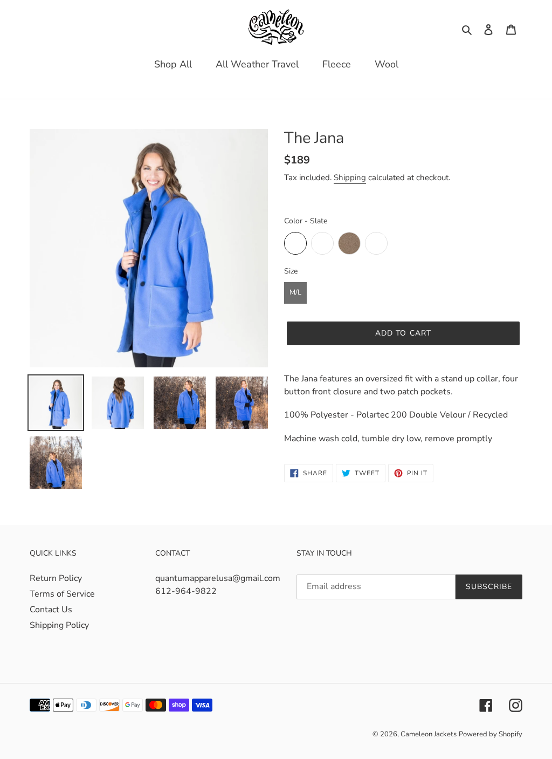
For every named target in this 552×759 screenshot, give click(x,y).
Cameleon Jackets (429, 734)
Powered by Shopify (490, 734)
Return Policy (56, 578)
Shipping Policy (59, 625)
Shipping (350, 177)
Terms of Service (62, 594)
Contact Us (51, 610)
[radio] (295, 243)
